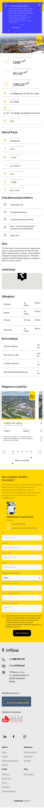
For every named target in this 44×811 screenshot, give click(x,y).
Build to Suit (6, 778)
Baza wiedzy (29, 774)
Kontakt (5, 765)
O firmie (5, 756)
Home (4, 752)
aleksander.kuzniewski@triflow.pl (20, 528)
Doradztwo (6, 787)
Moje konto (28, 756)
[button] (13, 451)
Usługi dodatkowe (9, 791)
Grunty (4, 783)
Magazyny (6, 774)
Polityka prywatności (10, 761)
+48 (14, 524)
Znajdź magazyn (30, 752)
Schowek (27, 761)
